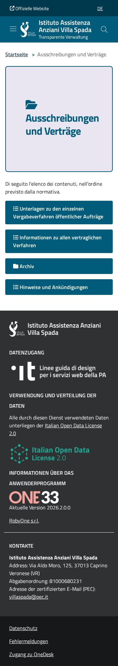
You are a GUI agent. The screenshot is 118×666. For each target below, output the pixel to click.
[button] (100, 8)
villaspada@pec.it (28, 597)
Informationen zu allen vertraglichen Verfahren (57, 241)
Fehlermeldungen (28, 641)
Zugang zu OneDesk (31, 654)
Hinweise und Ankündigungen (53, 287)
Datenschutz (23, 628)
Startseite (16, 54)
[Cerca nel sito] (104, 29)
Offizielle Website (31, 8)
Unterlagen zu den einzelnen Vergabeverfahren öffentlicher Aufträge (58, 212)
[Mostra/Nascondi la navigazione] (13, 29)
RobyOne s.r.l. (24, 520)
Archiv (26, 266)
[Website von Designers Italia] (59, 371)
